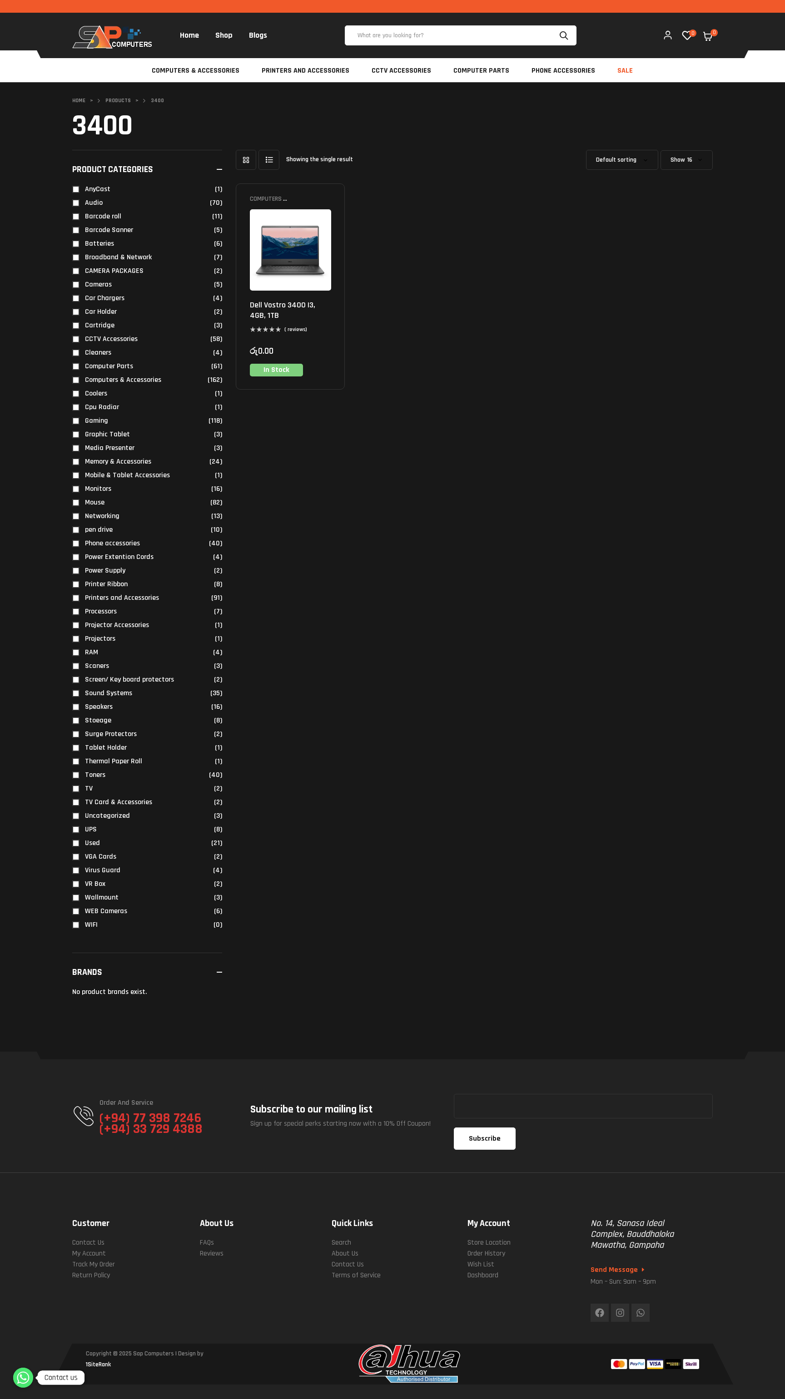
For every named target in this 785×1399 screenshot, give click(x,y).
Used (92, 843)
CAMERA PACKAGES (114, 271)
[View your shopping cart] (708, 36)
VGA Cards (100, 856)
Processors (101, 611)
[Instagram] (620, 1313)
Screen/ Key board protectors (129, 679)
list (268, 160)
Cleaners (98, 352)
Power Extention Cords (119, 557)
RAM (91, 652)
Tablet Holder (106, 747)
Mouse (94, 502)
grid (246, 160)
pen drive (99, 529)
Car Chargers (104, 298)
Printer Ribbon (106, 584)
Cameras (98, 284)
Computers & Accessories (268, 202)
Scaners (97, 666)
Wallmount (102, 897)
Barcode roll (103, 216)
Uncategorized (107, 816)
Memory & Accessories (118, 461)
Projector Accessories (117, 625)
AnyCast (97, 189)
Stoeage (98, 720)
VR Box (95, 884)
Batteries (99, 243)
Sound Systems (108, 693)
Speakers (99, 707)
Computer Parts (109, 366)
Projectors (100, 638)
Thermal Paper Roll (113, 761)
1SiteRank (98, 1364)
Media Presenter (109, 448)
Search (565, 35)
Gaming (96, 420)
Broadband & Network (118, 257)
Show (678, 160)
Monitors (98, 489)
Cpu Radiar (102, 407)
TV (89, 788)
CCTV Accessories (111, 339)
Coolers (96, 393)
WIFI (91, 924)
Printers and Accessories (122, 598)
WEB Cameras (106, 911)
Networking (102, 516)
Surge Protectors (111, 734)
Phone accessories (112, 543)
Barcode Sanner (109, 230)
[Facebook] (600, 1313)
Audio (94, 203)
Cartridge (99, 325)
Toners (95, 775)
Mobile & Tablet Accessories (127, 475)
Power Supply (105, 570)
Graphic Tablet (107, 434)
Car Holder (101, 311)
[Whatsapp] (640, 1313)
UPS (91, 829)
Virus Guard (102, 870)
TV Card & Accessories (118, 802)
